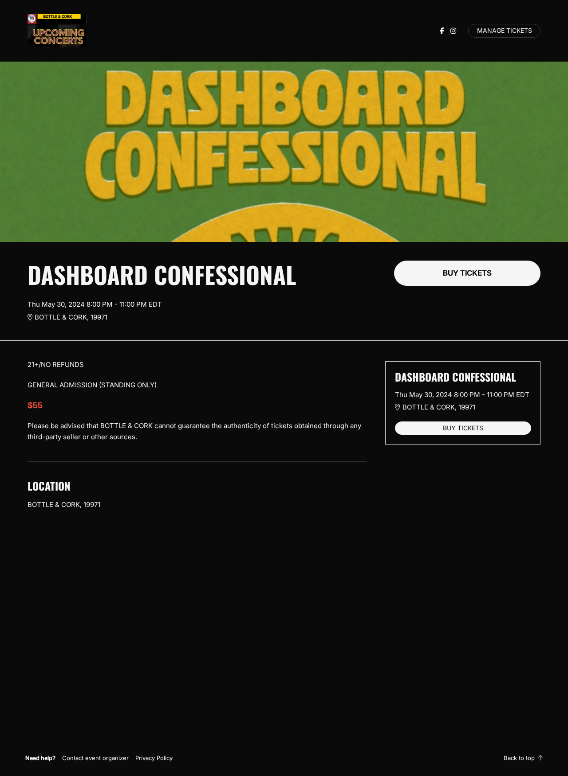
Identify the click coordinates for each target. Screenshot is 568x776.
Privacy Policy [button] (154, 757)
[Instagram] (453, 31)
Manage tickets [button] (504, 30)
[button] (95, 757)
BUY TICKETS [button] (467, 273)
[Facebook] (442, 31)
